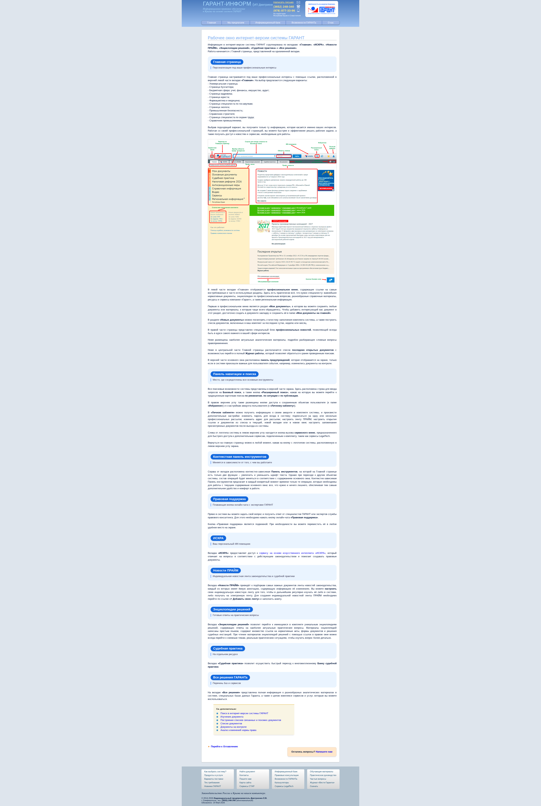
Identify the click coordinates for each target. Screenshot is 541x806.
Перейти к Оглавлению (224, 746)
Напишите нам (324, 751)
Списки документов (231, 723)
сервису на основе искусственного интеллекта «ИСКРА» (292, 553)
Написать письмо (283, 2)
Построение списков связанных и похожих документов (250, 720)
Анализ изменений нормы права (238, 730)
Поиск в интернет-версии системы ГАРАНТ (244, 713)
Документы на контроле (233, 727)
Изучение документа (231, 716)
